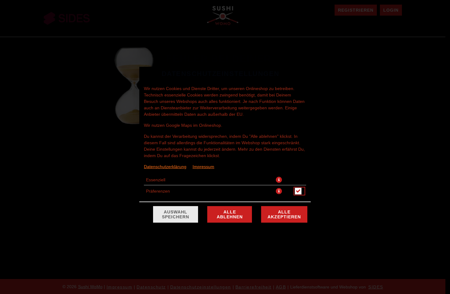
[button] (279, 180)
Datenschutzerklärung (165, 166)
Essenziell (155, 179)
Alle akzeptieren (284, 214)
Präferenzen (158, 191)
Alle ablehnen (230, 214)
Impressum (203, 166)
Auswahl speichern (175, 214)
